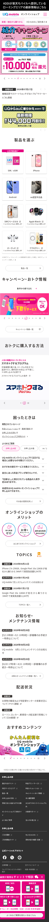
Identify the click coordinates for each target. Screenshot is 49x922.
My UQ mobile (31, 835)
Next (44, 78)
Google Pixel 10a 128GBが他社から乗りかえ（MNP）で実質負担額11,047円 (24, 594)
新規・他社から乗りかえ (12, 21)
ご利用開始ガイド (8, 840)
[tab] (40, 78)
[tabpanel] (24, 50)
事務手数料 (26, 428)
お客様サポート (31, 811)
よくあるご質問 (7, 820)
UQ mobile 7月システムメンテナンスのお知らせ (22, 582)
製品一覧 (24, 268)
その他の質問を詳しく (24, 501)
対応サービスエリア (8, 788)
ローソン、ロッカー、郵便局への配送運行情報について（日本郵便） (24, 716)
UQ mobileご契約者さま (36, 21)
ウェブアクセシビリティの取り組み (11, 870)
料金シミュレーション (10, 428)
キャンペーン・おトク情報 (34, 793)
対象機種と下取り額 (10, 374)
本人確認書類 (30, 798)
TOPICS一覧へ (24, 604)
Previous (4, 78)
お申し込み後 (29, 448)
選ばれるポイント (7, 783)
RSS (39, 556)
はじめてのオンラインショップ (24, 543)
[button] (41, 89)
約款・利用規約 (30, 869)
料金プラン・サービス (32, 783)
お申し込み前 (11, 448)
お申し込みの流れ (9, 432)
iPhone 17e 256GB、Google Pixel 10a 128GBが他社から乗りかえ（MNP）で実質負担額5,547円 (24, 570)
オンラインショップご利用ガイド (13, 436)
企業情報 (5, 865)
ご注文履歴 (6, 835)
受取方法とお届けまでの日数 (12, 803)
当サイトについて (30, 865)
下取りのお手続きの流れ (11, 377)
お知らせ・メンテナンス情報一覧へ (25, 676)
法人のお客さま (31, 820)
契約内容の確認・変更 (33, 840)
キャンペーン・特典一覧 (24, 329)
